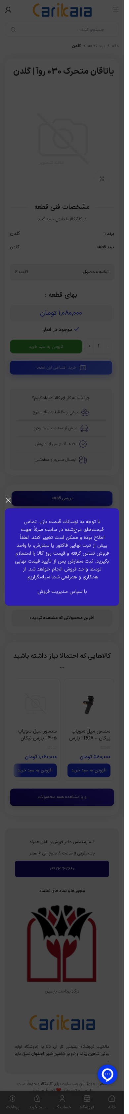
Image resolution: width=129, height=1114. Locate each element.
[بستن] (8, 500)
